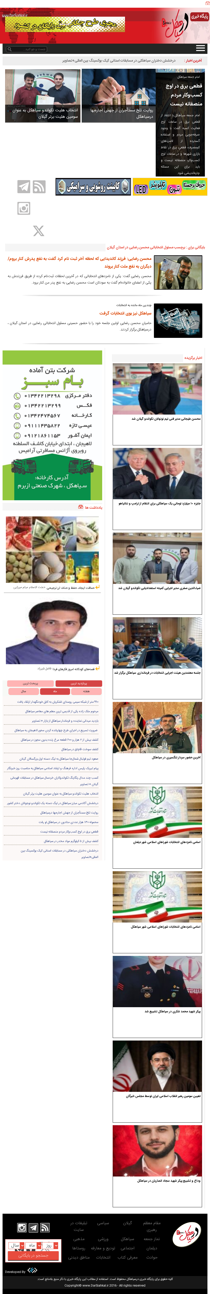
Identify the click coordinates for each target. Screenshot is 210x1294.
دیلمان (151, 1248)
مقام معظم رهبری (152, 1226)
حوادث (152, 1257)
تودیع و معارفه (103, 1248)
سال (23, 691)
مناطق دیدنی (79, 1257)
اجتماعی (127, 1248)
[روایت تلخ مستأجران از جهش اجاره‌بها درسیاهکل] (119, 95)
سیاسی (103, 1223)
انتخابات (103, 1257)
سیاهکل (127, 1239)
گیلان (127, 1223)
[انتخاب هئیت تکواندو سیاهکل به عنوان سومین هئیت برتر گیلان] (42, 95)
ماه (55, 691)
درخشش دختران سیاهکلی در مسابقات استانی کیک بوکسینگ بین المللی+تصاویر (118, 61)
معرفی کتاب (128, 1257)
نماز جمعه (152, 1239)
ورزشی (103, 1239)
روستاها (78, 1248)
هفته (86, 691)
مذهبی (79, 1239)
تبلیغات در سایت (78, 1226)
